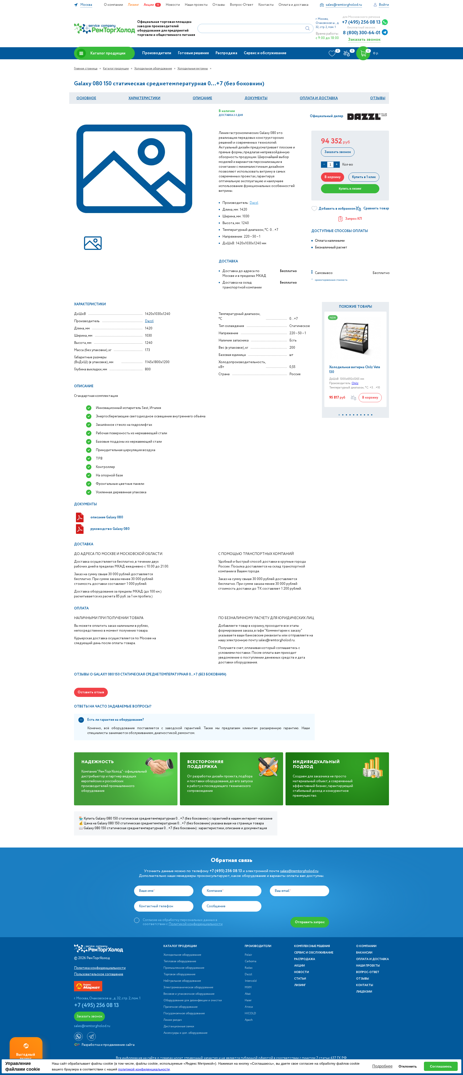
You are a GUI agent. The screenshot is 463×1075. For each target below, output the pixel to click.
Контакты (266, 5)
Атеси (249, 1007)
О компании (113, 5)
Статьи (300, 979)
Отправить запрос (310, 922)
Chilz (355, 383)
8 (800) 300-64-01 (362, 33)
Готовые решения (193, 53)
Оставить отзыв (91, 692)
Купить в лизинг (350, 188)
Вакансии (364, 953)
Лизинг (133, 5)
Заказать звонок (364, 39)
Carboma (250, 961)
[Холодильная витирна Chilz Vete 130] (355, 338)
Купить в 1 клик (364, 177)
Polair (248, 955)
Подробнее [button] (382, 1066)
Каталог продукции (107, 53)
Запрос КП (353, 218)
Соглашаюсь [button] (441, 1066)
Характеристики (144, 98)
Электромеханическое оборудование (188, 987)
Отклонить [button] (408, 1066)
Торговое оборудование (179, 974)
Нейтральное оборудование (182, 981)
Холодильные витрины (192, 69)
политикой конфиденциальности (144, 1069)
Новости (173, 5)
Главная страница (85, 69)
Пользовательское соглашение (98, 974)
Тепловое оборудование (179, 961)
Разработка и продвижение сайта (108, 1044)
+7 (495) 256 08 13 (361, 22)
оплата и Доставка (319, 98)
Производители (156, 53)
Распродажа (226, 53)
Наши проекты (196, 5)
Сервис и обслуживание (265, 53)
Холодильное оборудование (153, 69)
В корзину (332, 177)
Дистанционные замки (178, 1026)
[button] (339, 414)
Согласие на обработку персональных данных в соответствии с (183, 922)
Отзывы (218, 5)
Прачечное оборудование (180, 1007)
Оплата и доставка (293, 5)
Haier (248, 1000)
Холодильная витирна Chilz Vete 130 (354, 369)
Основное (86, 98)
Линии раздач (172, 1020)
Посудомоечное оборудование (184, 1013)
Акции (149, 5)
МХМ (248, 987)
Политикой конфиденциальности (196, 924)
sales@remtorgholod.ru (299, 871)
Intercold (251, 981)
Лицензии (364, 992)
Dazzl (254, 202)
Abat (248, 994)
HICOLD (250, 1013)
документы (256, 98)
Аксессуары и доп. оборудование (185, 1033)
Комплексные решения (312, 946)
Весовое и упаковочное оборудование (188, 994)
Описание (202, 98)
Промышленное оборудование (183, 968)
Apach (249, 1020)
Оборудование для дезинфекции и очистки (192, 1000)
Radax (248, 968)
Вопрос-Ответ (241, 5)
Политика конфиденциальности (100, 968)
